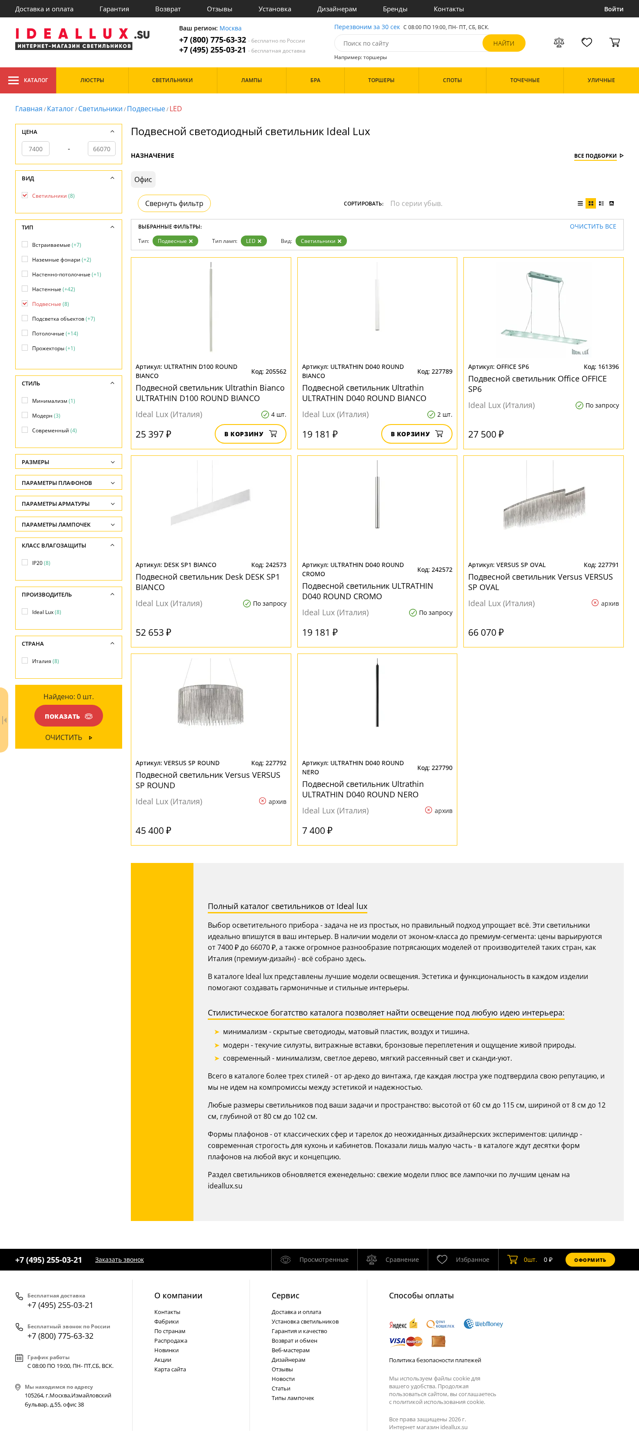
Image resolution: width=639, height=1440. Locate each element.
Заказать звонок (119, 1259)
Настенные (53, 289)
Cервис (286, 1295)
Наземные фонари (61, 259)
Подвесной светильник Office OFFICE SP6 (537, 383)
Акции (162, 1360)
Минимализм (53, 401)
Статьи (281, 1388)
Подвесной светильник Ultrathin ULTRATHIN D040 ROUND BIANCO (364, 392)
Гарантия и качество (299, 1331)
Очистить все (593, 226)
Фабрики (166, 1321)
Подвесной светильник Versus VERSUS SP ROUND (208, 780)
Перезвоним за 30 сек (367, 27)
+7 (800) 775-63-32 (242, 40)
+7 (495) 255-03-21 (242, 50)
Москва (231, 28)
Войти (614, 9)
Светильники (100, 108)
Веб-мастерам (291, 1350)
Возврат (168, 8)
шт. (530, 1259)
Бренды (395, 8)
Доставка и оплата (44, 8)
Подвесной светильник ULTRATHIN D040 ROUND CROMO (367, 591)
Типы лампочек (293, 1398)
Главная (29, 108)
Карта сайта (170, 1369)
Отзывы (220, 8)
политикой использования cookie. (439, 1402)
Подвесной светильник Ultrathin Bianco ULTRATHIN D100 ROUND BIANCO (210, 392)
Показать (62, 716)
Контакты (449, 8)
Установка (275, 8)
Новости (283, 1379)
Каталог (36, 80)
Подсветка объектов (63, 318)
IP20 (41, 563)
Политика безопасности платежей (435, 1360)
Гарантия (114, 8)
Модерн (46, 415)
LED (251, 241)
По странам (170, 1331)
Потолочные (55, 333)
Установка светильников (305, 1321)
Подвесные (146, 108)
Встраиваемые (56, 245)
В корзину (244, 434)
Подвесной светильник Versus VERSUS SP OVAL (540, 581)
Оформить (590, 1260)
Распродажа (170, 1340)
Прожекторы (53, 348)
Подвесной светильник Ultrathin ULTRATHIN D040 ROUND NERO (363, 789)
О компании (178, 1295)
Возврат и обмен (294, 1340)
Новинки (166, 1350)
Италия (45, 661)
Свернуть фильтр (174, 203)
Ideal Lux (46, 612)
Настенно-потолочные (66, 274)
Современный (54, 430)
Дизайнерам (337, 8)
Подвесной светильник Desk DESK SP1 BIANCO (208, 581)
